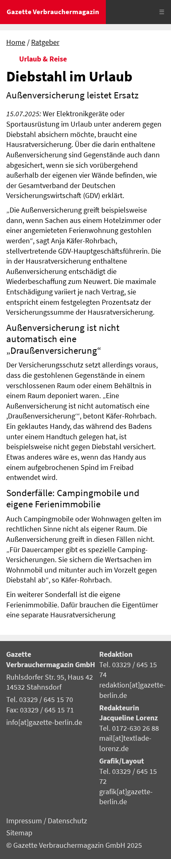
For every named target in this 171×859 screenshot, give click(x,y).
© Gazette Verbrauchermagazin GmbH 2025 (74, 845)
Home (15, 42)
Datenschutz (67, 820)
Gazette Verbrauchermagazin (53, 11)
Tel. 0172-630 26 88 (129, 728)
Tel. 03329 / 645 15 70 (39, 699)
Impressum (25, 820)
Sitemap (19, 832)
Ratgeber (45, 42)
